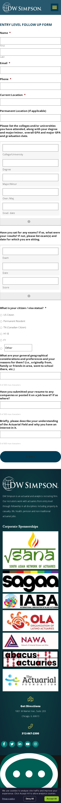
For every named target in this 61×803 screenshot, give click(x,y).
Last (2, 57)
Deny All (30, 798)
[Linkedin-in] (20, 744)
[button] (54, 7)
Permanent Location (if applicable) (23, 111)
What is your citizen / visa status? (23, 308)
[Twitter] (12, 744)
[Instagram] (35, 744)
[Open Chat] (29, 776)
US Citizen (8, 314)
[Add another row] (29, 221)
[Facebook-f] (4, 744)
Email (5, 63)
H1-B (6, 333)
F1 (4, 340)
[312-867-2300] (30, 726)
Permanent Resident (14, 321)
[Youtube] (28, 744)
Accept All (52, 798)
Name (5, 33)
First (2, 46)
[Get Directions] (30, 699)
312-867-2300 (30, 733)
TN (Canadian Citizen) (14, 327)
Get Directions (30, 706)
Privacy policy (8, 799)
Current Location (12, 95)
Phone (5, 79)
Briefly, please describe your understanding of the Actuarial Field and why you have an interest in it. (29, 424)
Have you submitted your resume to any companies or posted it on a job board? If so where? (29, 395)
